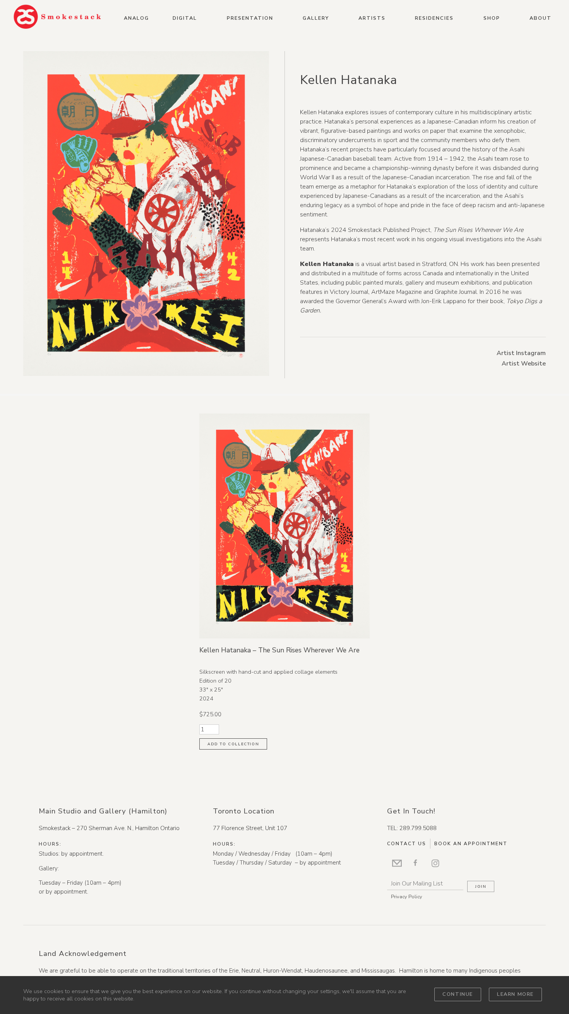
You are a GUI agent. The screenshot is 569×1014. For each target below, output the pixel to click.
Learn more (515, 994)
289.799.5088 (418, 828)
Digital (185, 18)
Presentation (250, 18)
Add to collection (233, 743)
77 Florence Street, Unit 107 (250, 828)
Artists (372, 18)
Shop (491, 18)
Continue (457, 994)
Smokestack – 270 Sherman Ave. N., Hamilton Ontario (109, 828)
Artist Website (524, 363)
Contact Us (406, 844)
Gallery (316, 18)
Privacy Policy (406, 896)
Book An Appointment (470, 844)
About (541, 18)
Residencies (434, 18)
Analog (136, 18)
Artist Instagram (521, 353)
